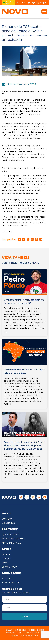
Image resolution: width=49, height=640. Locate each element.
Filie (22, 3)
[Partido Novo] (9, 497)
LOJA (4, 563)
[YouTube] (44, 497)
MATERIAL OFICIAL (11, 543)
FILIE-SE (6, 555)
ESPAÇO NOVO (9, 567)
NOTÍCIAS (7, 579)
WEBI (35, 635)
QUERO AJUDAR (10, 535)
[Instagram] (21, 497)
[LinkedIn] (38, 497)
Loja (33, 3)
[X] (32, 497)
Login (43, 3)
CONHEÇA (7, 519)
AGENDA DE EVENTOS (13, 539)
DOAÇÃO (6, 559)
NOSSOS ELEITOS (10, 583)
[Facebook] (26, 497)
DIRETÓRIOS (8, 523)
